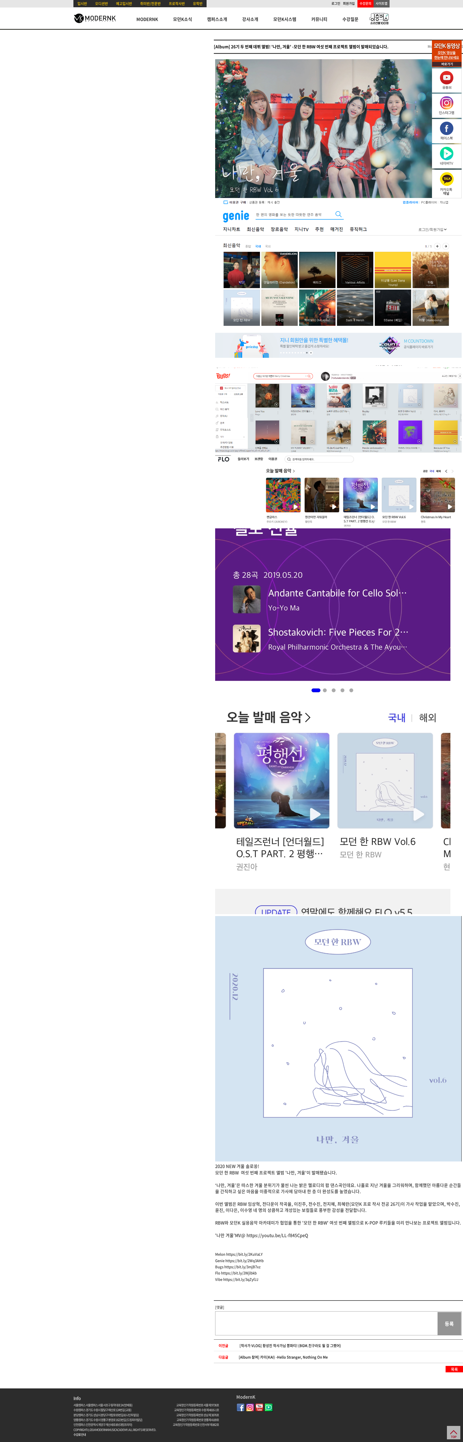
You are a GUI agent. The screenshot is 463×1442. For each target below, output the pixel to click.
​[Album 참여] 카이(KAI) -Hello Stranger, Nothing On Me (283, 1356)
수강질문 (350, 19)
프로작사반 (177, 3)
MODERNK (147, 19)
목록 (454, 1369)
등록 (449, 1323)
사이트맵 (381, 3)
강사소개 (250, 19)
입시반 (82, 3)
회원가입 (349, 3)
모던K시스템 (284, 19)
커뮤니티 (319, 19)
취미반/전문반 (150, 3)
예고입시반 (124, 3)
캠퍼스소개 (217, 19)
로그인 (335, 3)
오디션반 (101, 3)
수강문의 (365, 3)
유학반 (198, 3)
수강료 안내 (79, 1434)
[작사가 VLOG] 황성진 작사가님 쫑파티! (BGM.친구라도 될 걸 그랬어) (290, 1345)
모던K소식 (182, 19)
